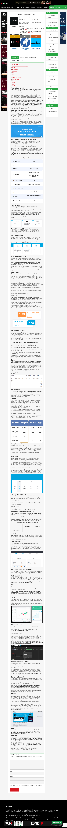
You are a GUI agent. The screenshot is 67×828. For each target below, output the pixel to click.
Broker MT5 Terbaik (52, 111)
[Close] (64, 820)
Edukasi (13, 82)
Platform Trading (15, 79)
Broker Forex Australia (52, 67)
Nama (11, 771)
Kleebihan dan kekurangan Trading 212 (20, 66)
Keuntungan (14, 71)
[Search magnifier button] (66, 7)
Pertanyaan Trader (37, 7)
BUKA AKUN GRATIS (53, 7)
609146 (26, 29)
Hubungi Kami (45, 7)
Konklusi (14, 85)
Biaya (13, 74)
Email (11, 776)
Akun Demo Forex (51, 84)
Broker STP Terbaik (51, 19)
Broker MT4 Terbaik (52, 108)
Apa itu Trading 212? (16, 64)
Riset (13, 84)
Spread (13, 76)
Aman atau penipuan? (16, 69)
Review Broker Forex (8, 7)
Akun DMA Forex (51, 25)
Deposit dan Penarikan (16, 77)
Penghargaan (15, 67)
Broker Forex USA (51, 64)
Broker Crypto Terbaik (52, 37)
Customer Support (16, 80)
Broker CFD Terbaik (52, 30)
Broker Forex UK (51, 61)
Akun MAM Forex (51, 86)
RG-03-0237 (30, 32)
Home (2, 7)
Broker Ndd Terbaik (52, 22)
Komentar (12, 758)
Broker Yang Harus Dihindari (20, 7)
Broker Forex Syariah (52, 76)
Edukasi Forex (30, 7)
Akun (13, 72)
